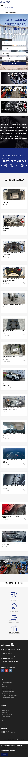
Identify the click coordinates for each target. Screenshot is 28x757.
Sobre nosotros (5, 710)
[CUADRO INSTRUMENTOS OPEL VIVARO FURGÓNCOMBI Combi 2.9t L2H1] (14, 272)
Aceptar (4, 754)
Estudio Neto (22, 739)
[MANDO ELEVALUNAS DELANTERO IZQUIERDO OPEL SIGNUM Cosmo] (14, 479)
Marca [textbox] (7, 43)
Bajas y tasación (6, 716)
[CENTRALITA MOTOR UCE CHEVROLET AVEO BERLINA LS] (14, 194)
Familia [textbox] (7, 53)
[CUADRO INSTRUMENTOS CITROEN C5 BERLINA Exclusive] (14, 246)
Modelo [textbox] (7, 48)
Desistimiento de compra (8, 697)
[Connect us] (2, 671)
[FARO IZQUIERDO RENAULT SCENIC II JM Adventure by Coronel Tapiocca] (14, 402)
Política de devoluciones (8, 691)
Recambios (4, 712)
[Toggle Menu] (2, 5)
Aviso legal (4, 684)
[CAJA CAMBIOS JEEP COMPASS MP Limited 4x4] (14, 376)
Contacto (4, 721)
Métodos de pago (6, 693)
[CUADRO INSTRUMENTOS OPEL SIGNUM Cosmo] (14, 453)
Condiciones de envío (7, 689)
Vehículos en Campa (7, 714)
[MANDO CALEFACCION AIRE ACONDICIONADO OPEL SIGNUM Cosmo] (14, 537)
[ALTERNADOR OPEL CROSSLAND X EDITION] (14, 298)
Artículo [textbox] (8, 58)
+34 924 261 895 (8, 9)
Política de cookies (6, 687)
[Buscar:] (13, 13)
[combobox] (14, 43)
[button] (2, 165)
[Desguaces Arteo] (7, 2)
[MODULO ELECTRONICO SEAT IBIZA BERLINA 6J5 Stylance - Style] (14, 324)
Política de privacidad (7, 682)
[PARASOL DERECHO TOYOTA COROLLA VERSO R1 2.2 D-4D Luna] (14, 427)
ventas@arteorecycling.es (9, 656)
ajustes (13, 750)
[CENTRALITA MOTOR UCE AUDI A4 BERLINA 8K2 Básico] (14, 350)
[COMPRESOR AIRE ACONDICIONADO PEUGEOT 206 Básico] (14, 221)
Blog (3, 719)
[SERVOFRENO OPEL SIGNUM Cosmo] (14, 510)
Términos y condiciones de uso (9, 695)
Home (3, 708)
